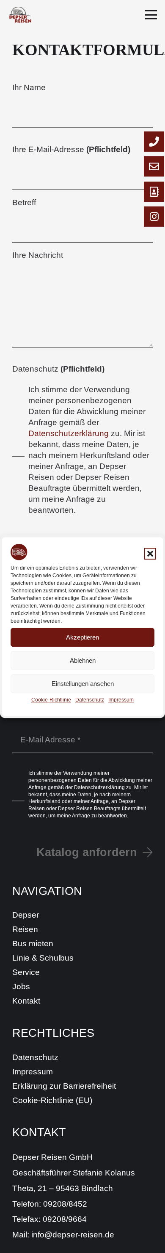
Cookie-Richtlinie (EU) (52, 1100)
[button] (150, 553)
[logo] (19, 15)
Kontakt (26, 1000)
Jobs (21, 986)
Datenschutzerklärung (68, 433)
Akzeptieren (82, 637)
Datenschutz (89, 700)
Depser (25, 914)
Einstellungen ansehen (83, 683)
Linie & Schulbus (43, 957)
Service (26, 972)
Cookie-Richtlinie (51, 700)
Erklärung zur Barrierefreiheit (64, 1086)
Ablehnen (83, 660)
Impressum (121, 700)
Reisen (25, 929)
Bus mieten (32, 943)
